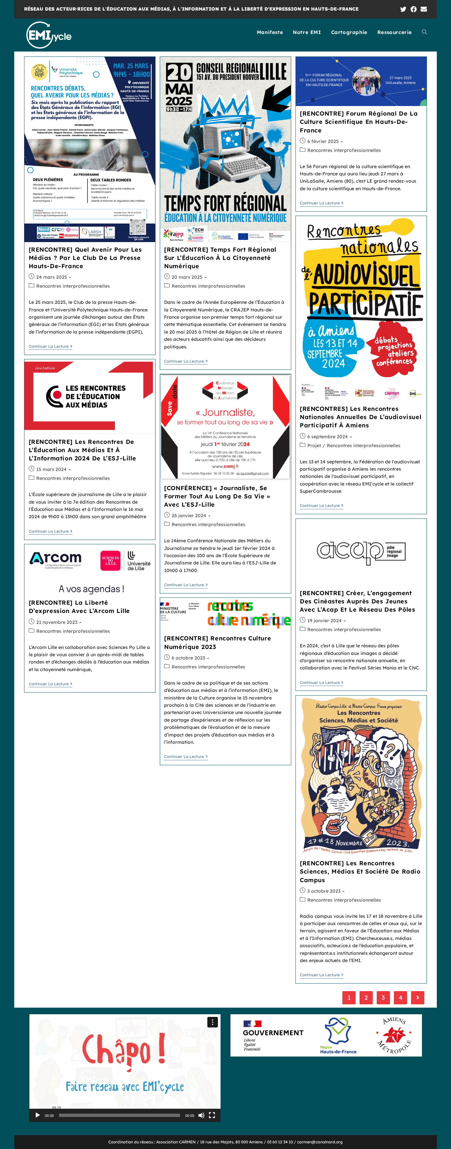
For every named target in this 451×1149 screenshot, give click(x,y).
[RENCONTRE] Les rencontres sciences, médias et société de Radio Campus (360, 871)
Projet (314, 446)
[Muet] (201, 1115)
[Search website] (424, 32)
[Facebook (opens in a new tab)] (413, 9)
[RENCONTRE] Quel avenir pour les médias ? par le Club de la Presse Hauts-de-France (85, 258)
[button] (125, 1068)
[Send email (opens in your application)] (423, 9)
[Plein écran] (212, 1115)
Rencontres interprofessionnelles (73, 286)
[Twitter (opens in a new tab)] (403, 9)
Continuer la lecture (49, 346)
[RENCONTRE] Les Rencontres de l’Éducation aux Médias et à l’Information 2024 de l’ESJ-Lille (82, 450)
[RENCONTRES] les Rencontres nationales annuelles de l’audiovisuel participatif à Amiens (360, 417)
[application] (125, 1068)
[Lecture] (37, 1115)
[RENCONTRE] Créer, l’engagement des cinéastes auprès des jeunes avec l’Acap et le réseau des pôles (357, 601)
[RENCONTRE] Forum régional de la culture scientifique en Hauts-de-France (359, 122)
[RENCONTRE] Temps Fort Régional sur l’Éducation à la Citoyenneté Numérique (220, 258)
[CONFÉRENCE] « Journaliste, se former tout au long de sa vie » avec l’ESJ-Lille (217, 496)
